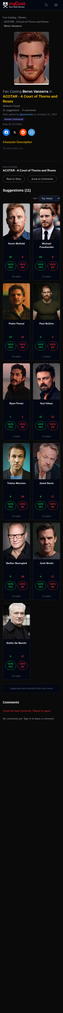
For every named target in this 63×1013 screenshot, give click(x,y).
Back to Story (13, 178)
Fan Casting (9, 17)
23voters (46, 436)
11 (40, 416)
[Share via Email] (31, 132)
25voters (46, 516)
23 (40, 256)
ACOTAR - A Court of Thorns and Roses (26, 21)
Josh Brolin (47, 563)
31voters (46, 276)
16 (22, 496)
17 (52, 496)
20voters (16, 676)
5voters (46, 356)
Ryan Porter (16, 403)
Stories (22, 17)
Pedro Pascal (16, 323)
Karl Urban (46, 403)
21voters (46, 596)
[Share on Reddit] (23, 132)
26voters (16, 356)
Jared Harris (46, 483)
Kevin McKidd (16, 243)
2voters (16, 436)
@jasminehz (26, 114)
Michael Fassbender (47, 245)
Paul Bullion (46, 323)
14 (10, 336)
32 (10, 256)
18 (22, 576)
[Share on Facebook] (6, 132)
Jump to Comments (42, 178)
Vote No (23, 266)
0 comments (29, 110)
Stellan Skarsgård (16, 563)
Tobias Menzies (16, 483)
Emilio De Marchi (16, 643)
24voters (16, 516)
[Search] (46, 5)
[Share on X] (14, 132)
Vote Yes (10, 266)
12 (22, 336)
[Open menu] (56, 5)
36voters (16, 276)
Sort (35, 198)
